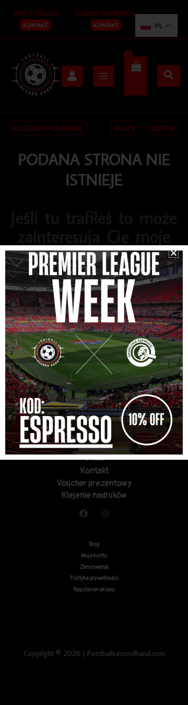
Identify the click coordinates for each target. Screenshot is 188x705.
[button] (174, 253)
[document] (94, 352)
